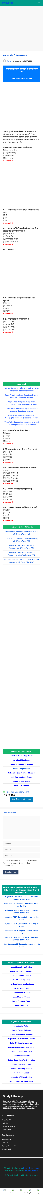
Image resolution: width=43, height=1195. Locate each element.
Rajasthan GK (6, 1120)
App (39, 1193)
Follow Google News (21, 769)
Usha (9, 61)
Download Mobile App (21, 760)
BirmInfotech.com (31, 1168)
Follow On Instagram (21, 781)
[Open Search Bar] (35, 3)
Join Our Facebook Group (21, 777)
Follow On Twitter (21, 786)
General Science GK (9, 1126)
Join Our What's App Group (21, 756)
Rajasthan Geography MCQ (17, 792)
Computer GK (6, 1129)
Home (4, 1193)
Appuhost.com (31, 1170)
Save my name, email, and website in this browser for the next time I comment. (21, 863)
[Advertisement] (21, 28)
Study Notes (30, 1193)
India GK (5, 1123)
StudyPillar (7, 3)
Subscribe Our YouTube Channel (21, 773)
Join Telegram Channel (21, 78)
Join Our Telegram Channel (21, 764)
